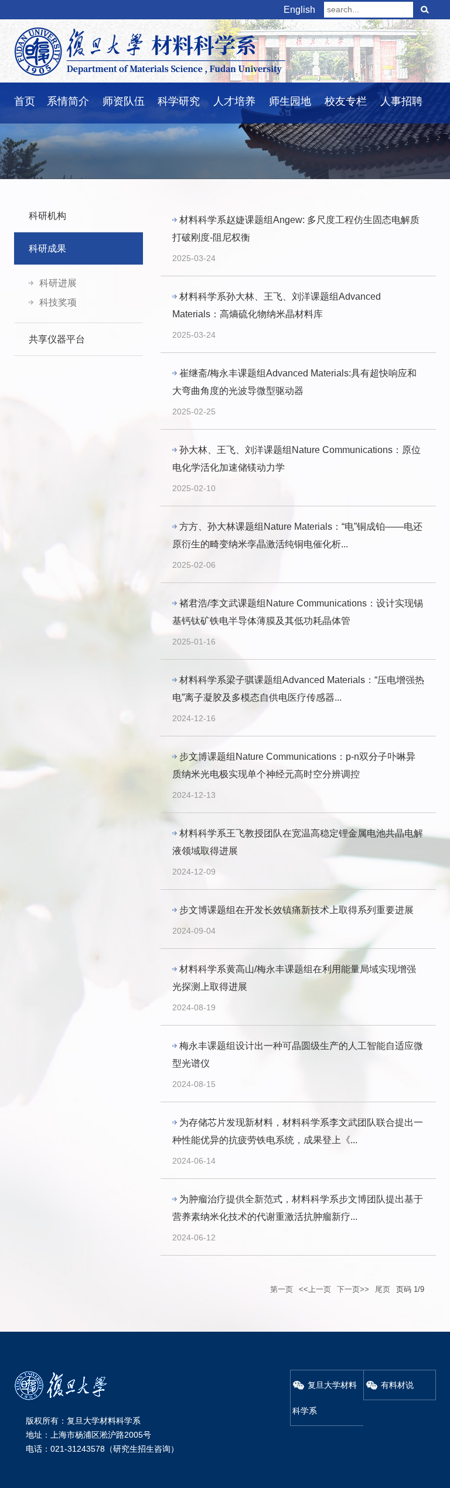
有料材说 (397, 1385)
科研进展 (58, 283)
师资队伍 (124, 101)
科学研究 (179, 101)
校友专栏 (346, 101)
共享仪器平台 (57, 339)
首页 (24, 101)
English (299, 10)
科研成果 (47, 248)
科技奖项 (58, 302)
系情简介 (68, 101)
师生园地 (290, 101)
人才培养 (234, 101)
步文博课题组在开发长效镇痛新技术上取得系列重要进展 (296, 910)
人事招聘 (401, 101)
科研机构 (47, 216)
